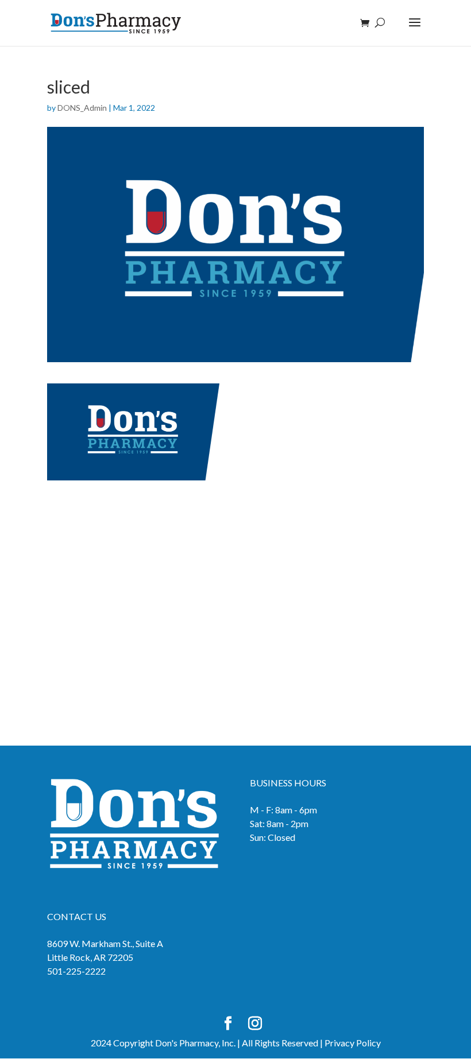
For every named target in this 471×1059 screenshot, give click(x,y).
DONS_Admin (82, 108)
